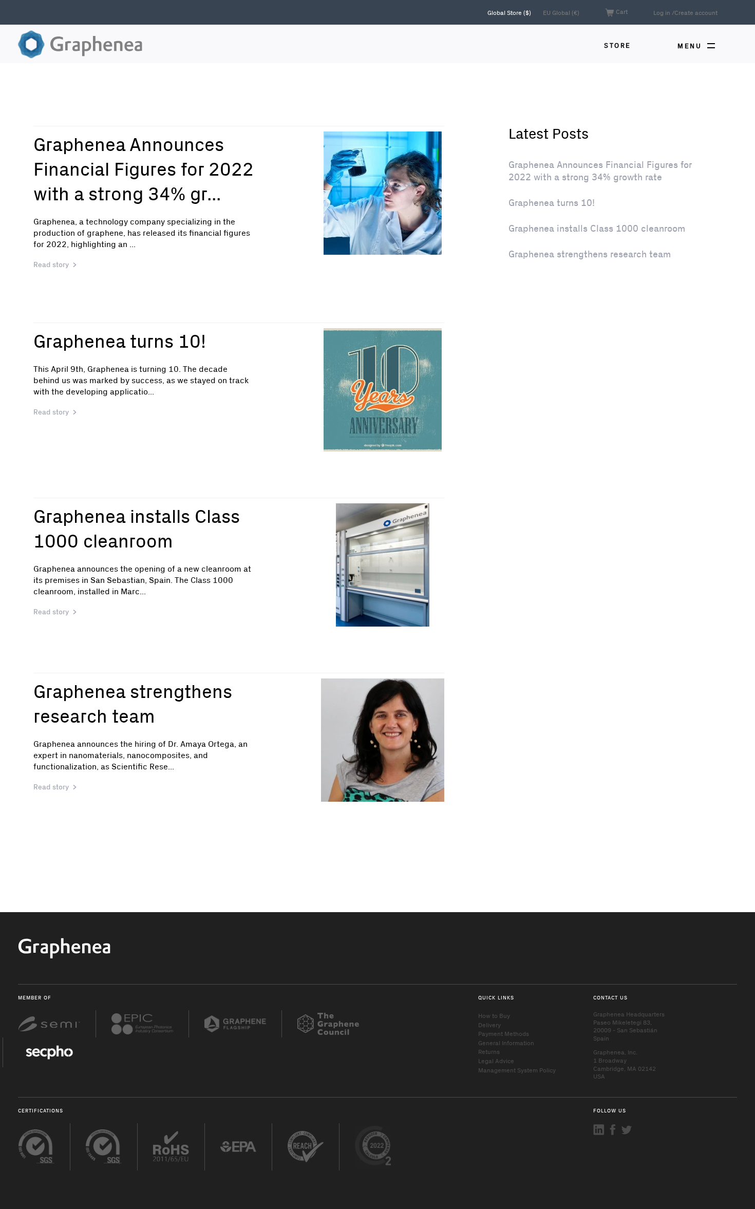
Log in (661, 12)
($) (510, 12)
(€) (561, 12)
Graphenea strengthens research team (132, 702)
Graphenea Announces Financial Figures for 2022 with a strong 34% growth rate (600, 170)
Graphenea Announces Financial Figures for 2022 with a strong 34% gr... (143, 168)
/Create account (695, 12)
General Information (506, 1042)
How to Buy (494, 1015)
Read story (51, 264)
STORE (617, 45)
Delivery (489, 1025)
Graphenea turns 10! (119, 340)
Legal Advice (496, 1060)
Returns (489, 1051)
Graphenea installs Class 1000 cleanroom (136, 527)
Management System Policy (517, 1070)
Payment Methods (503, 1033)
